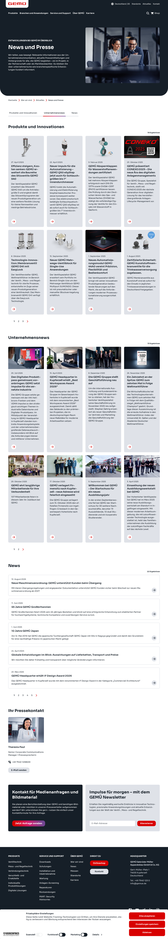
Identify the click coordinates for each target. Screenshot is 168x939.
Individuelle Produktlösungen (17, 884)
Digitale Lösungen (17, 890)
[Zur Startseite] (17, 3)
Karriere (74, 880)
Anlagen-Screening (49, 883)
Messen (74, 871)
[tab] (23, 113)
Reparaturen (45, 887)
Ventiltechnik (15, 862)
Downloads (45, 862)
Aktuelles (40, 100)
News (73, 866)
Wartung (43, 878)
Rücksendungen (47, 892)
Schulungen (45, 866)
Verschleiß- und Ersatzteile (16, 877)
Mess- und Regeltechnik (20, 866)
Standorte (75, 875)
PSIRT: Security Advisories (47, 898)
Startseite (12, 100)
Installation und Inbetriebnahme (47, 872)
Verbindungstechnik (18, 871)
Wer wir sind (26, 100)
